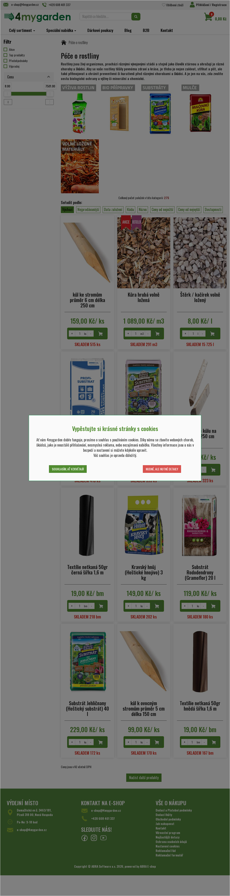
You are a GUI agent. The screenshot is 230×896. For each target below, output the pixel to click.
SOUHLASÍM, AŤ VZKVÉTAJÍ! (68, 469)
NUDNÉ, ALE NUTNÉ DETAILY (162, 469)
